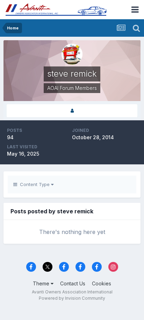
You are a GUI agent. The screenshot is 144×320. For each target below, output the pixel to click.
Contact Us (72, 283)
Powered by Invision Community (72, 298)
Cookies (101, 283)
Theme (42, 283)
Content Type (34, 184)
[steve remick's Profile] (72, 111)
